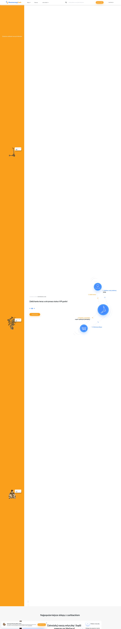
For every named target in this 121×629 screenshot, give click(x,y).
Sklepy (28, 2)
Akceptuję (42, 624)
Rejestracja (111, 2)
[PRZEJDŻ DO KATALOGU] (36, 312)
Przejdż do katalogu (37, 314)
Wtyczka (36, 2)
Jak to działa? (45, 2)
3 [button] (34, 309)
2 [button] (32, 308)
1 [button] (30, 308)
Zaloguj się (99, 2)
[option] (51, 302)
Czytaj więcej (30, 625)
